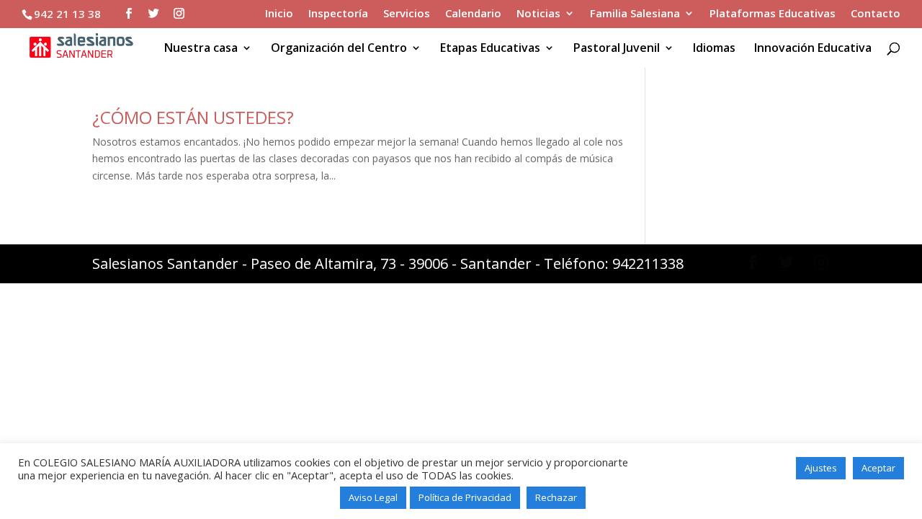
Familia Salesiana (635, 14)
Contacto (875, 14)
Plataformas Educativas (773, 14)
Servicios (406, 14)
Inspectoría (338, 14)
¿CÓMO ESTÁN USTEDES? (193, 117)
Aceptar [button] (878, 467)
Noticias (538, 14)
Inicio (279, 14)
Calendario (473, 14)
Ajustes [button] (821, 467)
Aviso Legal (373, 497)
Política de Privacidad (465, 497)
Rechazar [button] (556, 497)
